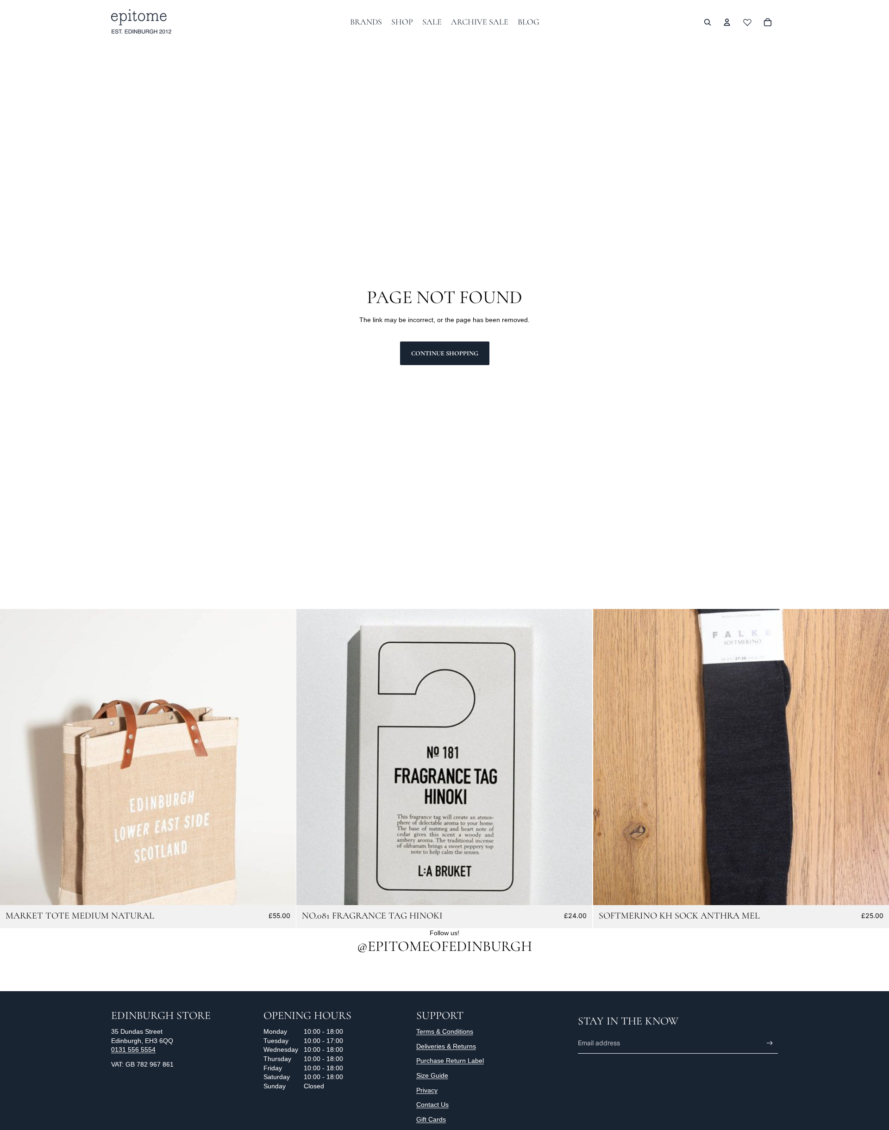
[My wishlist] (747, 22)
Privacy (427, 1090)
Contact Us (432, 1104)
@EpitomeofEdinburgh (444, 946)
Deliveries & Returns (446, 1046)
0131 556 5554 (133, 1049)
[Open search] (707, 22)
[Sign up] (770, 1043)
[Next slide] (282, 757)
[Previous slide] (14, 757)
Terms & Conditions (444, 1031)
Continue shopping (444, 353)
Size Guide (432, 1075)
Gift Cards (431, 1119)
